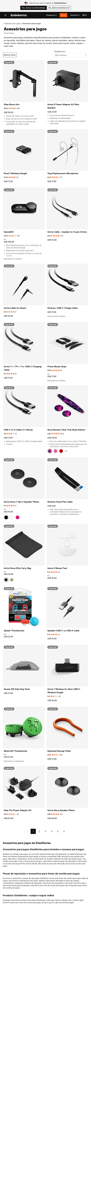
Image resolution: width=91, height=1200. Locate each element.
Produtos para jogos (12, 23)
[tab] (51, 15)
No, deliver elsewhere (58, 8)
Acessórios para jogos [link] (31, 23)
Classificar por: (60, 51)
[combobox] (71, 55)
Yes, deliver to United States (33, 8)
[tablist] (51, 15)
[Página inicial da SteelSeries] (19, 15)
